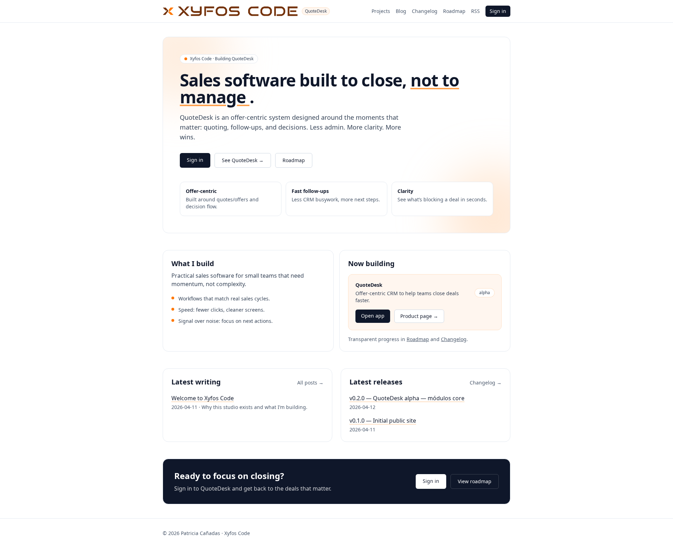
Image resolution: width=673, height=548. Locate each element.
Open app (373, 315)
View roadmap (474, 481)
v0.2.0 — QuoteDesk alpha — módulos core (406, 398)
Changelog (424, 11)
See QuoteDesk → (243, 160)
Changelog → (486, 382)
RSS (475, 11)
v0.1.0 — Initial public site (382, 420)
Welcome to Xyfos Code (202, 398)
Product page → (419, 316)
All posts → (310, 382)
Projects (381, 11)
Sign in (498, 11)
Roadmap (454, 11)
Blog (401, 11)
